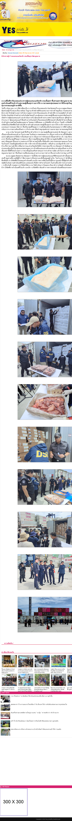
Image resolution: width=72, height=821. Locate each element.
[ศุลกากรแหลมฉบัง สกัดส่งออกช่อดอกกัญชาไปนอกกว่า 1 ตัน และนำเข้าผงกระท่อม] (42, 667)
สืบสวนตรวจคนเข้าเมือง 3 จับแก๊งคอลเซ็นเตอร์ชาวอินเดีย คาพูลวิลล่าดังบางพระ (58, 689)
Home (3, 50)
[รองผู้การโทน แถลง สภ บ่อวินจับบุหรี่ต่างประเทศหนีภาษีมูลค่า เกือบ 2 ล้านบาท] (58, 667)
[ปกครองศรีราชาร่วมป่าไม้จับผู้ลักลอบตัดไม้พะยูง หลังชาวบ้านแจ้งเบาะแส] (42, 686)
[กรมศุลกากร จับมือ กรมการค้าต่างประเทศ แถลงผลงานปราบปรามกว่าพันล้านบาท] (26, 667)
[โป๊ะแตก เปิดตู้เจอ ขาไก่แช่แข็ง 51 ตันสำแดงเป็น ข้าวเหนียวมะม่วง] (9, 667)
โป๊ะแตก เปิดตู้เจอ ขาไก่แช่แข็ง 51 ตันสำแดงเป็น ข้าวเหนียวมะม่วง (8, 671)
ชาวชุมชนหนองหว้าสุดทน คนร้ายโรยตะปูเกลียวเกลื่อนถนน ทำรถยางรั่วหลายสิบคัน (25, 689)
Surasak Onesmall (13, 53)
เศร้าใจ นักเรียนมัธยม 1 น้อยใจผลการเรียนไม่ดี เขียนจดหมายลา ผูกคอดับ (34, 721)
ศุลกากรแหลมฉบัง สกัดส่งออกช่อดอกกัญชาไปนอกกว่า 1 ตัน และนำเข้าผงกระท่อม (41, 671)
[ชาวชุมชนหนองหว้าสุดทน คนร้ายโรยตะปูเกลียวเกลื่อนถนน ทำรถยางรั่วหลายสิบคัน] (26, 686)
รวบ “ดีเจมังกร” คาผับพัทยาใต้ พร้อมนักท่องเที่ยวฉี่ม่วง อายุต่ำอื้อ (31, 696)
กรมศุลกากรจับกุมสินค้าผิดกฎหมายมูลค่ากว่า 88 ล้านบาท (8, 689)
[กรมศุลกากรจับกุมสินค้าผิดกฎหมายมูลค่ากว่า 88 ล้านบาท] (9, 686)
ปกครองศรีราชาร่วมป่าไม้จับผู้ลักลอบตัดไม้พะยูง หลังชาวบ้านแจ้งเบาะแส (41, 689)
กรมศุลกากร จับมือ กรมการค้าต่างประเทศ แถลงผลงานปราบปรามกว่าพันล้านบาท (25, 671)
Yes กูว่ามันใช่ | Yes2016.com (52, 819)
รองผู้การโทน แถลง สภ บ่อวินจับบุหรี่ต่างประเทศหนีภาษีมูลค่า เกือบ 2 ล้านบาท (58, 671)
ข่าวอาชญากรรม (10, 50)
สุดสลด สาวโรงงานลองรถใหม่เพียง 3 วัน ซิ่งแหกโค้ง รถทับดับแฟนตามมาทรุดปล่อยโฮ (39, 704)
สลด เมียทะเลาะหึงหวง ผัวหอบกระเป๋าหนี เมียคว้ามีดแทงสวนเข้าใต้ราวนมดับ (36, 729)
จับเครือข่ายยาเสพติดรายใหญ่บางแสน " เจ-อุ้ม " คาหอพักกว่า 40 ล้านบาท (35, 712)
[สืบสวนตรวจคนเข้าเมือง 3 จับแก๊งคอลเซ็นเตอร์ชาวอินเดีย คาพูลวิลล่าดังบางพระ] (58, 686)
